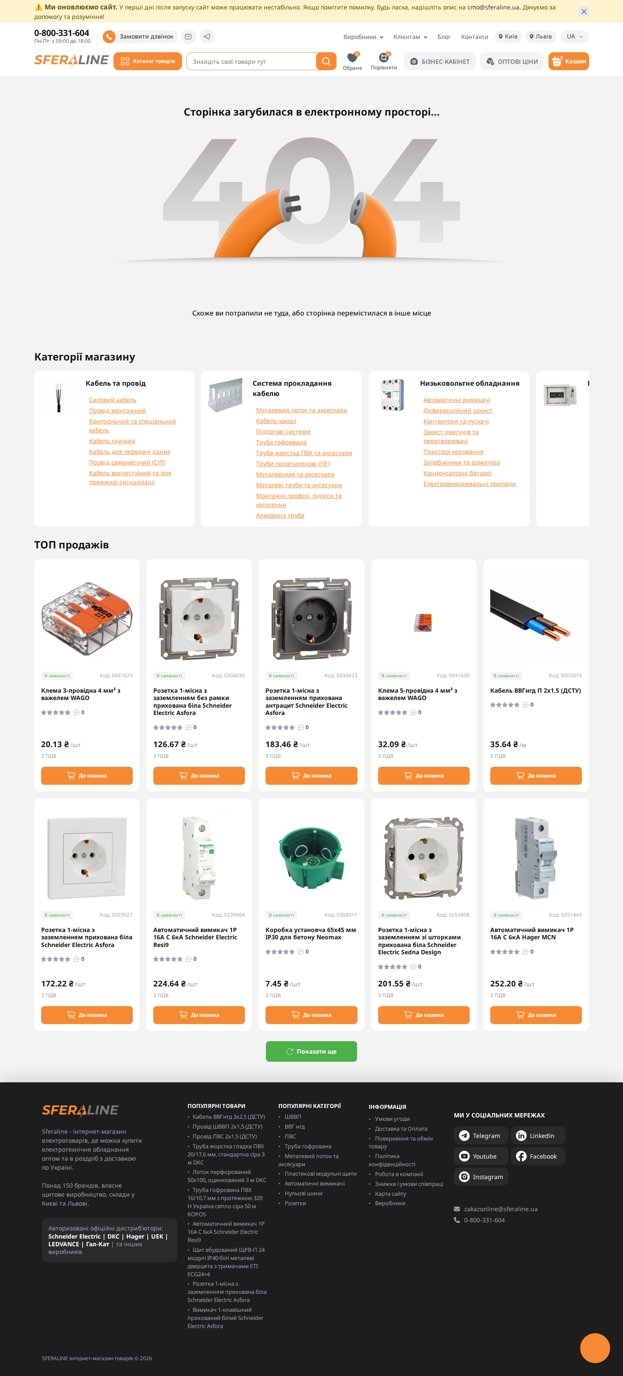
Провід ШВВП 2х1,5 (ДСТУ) (227, 1126)
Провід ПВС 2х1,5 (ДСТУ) (225, 1136)
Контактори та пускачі (456, 421)
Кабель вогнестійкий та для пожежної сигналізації (130, 477)
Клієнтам (406, 37)
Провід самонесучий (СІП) (127, 462)
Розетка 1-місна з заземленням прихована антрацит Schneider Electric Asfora (306, 702)
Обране (352, 61)
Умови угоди (392, 1119)
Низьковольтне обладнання (470, 383)
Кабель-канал (276, 421)
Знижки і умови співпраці (409, 1184)
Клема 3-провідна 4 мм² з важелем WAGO (80, 694)
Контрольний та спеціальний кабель (132, 425)
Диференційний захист (457, 410)
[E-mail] (188, 36)
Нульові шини (303, 1193)
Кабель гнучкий (112, 441)
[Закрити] (584, 11)
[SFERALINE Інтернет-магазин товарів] (71, 60)
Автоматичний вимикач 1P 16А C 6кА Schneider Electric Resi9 (195, 937)
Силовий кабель (113, 400)
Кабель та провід (116, 383)
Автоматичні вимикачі (456, 400)
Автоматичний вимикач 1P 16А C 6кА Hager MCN (532, 933)
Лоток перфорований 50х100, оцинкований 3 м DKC (227, 1176)
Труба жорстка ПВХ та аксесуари (304, 453)
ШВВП (293, 1116)
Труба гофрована (281, 442)
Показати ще (317, 1051)
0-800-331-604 (484, 1220)
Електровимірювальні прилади (469, 484)
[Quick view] (139, 599)
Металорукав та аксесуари (295, 474)
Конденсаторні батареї (457, 473)
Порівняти (384, 61)
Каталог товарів (154, 61)
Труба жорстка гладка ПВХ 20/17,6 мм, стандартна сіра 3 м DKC (226, 1154)
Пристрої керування (453, 451)
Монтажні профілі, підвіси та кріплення (299, 500)
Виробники (359, 37)
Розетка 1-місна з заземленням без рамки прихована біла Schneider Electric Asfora (192, 702)
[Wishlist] (139, 615)
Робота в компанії (399, 1174)
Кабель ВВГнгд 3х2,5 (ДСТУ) (229, 1116)
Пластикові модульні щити (321, 1173)
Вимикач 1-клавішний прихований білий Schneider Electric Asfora (225, 1318)
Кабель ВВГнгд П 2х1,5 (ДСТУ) (535, 690)
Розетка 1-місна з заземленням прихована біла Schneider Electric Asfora (86, 937)
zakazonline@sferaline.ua (501, 1209)
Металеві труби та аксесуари (299, 485)
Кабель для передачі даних (129, 451)
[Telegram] (207, 36)
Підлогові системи (283, 431)
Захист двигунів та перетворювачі (451, 436)
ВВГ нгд (295, 1126)
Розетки (295, 1203)
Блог (444, 37)
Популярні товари (216, 1106)
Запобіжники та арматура (461, 462)
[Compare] (139, 630)
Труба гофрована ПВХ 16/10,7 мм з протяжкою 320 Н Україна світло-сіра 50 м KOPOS (225, 1202)
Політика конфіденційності (392, 1160)
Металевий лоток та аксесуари (301, 410)
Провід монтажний (117, 410)
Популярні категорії (309, 1106)
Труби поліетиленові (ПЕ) (293, 463)
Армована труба (280, 515)
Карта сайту (390, 1193)
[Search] (326, 61)
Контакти (475, 37)
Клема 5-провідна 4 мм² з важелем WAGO (417, 694)
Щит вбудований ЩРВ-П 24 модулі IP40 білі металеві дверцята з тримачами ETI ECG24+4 (226, 1262)
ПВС (290, 1136)
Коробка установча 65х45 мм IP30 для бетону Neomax (310, 933)
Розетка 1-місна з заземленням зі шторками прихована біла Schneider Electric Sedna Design (419, 941)
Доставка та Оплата (401, 1128)
